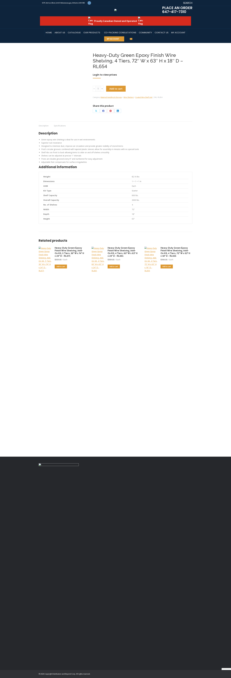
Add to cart (115, 88)
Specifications (60, 125)
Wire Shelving (129, 97)
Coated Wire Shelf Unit (143, 97)
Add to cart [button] (61, 266)
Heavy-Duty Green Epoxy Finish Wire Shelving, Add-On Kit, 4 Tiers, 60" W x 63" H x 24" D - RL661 (122, 252)
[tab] (44, 124)
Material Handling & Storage (111, 97)
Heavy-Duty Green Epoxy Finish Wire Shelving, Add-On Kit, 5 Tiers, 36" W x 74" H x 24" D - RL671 (69, 252)
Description (44, 125)
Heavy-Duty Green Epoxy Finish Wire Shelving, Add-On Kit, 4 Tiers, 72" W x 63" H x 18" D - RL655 (175, 252)
